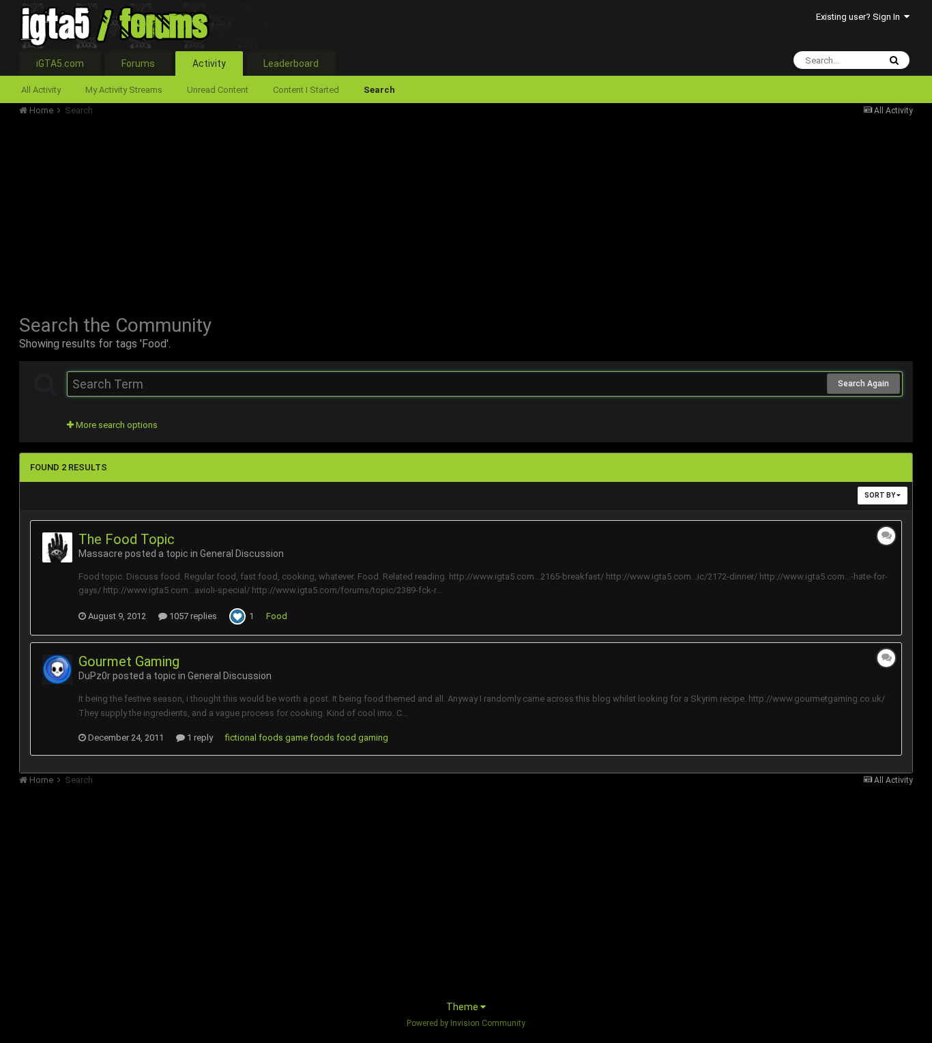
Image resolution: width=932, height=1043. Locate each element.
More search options (116, 425)
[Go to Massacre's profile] (57, 547)
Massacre (100, 553)
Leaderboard (291, 63)
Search (379, 90)
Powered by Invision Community (466, 1023)
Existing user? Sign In (860, 17)
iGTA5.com (60, 63)
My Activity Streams (123, 90)
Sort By (880, 495)
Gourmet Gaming (128, 661)
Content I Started (306, 90)
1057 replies (192, 616)
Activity (209, 63)
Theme (463, 1006)
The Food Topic (126, 539)
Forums (138, 63)
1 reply (199, 737)
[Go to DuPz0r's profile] (57, 670)
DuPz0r (94, 675)
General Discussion (242, 553)
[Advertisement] (267, 211)
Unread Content (217, 90)
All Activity (41, 90)
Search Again (863, 383)
